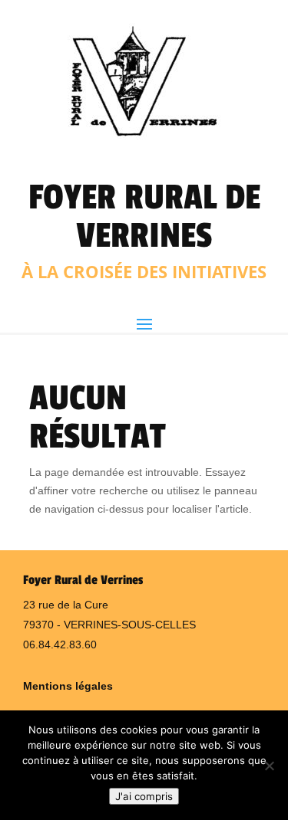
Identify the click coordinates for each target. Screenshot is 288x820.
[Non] (268, 765)
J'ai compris (144, 796)
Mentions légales (68, 686)
